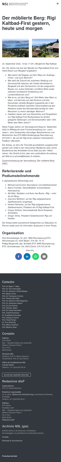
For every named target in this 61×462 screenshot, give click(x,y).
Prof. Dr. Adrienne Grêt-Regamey (15, 300)
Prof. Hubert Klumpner (10, 312)
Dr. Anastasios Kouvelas (11, 315)
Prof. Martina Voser (9, 327)
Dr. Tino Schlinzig (9, 322)
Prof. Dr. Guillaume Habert (12, 303)
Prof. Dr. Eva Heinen (10, 305)
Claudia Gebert (8, 365)
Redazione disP (8, 419)
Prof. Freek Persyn (9, 320)
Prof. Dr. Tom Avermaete (11, 288)
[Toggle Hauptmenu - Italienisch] (30, 3)
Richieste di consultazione (12, 440)
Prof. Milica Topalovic (10, 324)
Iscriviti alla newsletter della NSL (16, 375)
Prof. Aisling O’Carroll (10, 317)
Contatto (5, 437)
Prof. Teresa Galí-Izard (10, 298)
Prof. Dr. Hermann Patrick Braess (14, 291)
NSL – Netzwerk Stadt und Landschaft (15, 4)
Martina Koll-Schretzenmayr (23, 394)
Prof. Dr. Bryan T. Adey (10, 286)
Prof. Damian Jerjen (9, 308)
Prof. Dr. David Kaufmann (12, 310)
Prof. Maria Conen (9, 293)
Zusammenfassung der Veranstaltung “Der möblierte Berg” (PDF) (28, 162)
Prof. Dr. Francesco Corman (12, 296)
